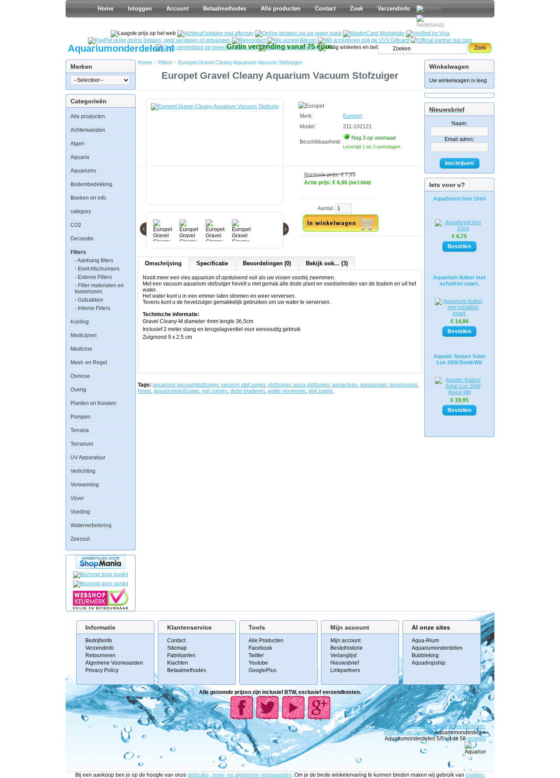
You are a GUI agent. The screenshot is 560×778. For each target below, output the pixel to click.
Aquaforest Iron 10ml (459, 199)
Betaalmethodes (224, 8)
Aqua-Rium (425, 640)
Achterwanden (87, 130)
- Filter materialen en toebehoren (99, 288)
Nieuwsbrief (344, 663)
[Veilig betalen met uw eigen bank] (100, 584)
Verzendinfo (394, 8)
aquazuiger (373, 385)
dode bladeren (247, 391)
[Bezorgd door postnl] (100, 574)
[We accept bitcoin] (291, 40)
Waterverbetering (91, 525)
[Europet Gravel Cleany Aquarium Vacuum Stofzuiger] (216, 155)
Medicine (81, 349)
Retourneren (100, 655)
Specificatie (212, 263)
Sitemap (177, 648)
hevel (144, 391)
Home (105, 8)
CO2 (75, 225)
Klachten (177, 663)
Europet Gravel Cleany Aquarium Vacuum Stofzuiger (240, 63)
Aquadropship (428, 663)
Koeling (79, 322)
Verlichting (82, 471)
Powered (415, 726)
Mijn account (345, 640)
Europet (352, 116)
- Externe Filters (93, 277)
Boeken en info (88, 198)
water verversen (287, 391)
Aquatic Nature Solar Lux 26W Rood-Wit (460, 359)
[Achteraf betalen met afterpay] (215, 33)
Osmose (80, 376)
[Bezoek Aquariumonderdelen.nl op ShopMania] (100, 567)
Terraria (79, 430)
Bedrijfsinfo (98, 640)
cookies (475, 775)
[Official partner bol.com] (441, 40)
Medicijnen (83, 335)
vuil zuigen (215, 391)
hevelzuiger (403, 385)
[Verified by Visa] (428, 33)
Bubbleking (425, 655)
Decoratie (82, 239)
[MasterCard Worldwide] (374, 33)
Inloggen (140, 8)
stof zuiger (320, 391)
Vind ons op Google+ (409, 732)
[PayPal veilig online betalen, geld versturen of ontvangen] (159, 40)
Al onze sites (431, 627)
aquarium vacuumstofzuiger (185, 385)
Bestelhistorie (346, 648)
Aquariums (83, 171)
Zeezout (80, 539)
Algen (77, 144)
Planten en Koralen (93, 403)
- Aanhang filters (94, 260)
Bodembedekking (91, 184)
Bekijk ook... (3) (327, 263)
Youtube (258, 663)
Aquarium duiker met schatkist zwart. (459, 281)
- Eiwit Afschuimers (97, 269)
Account (177, 8)
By (430, 726)
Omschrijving (163, 263)
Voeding (80, 512)
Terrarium (81, 444)
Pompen (80, 417)
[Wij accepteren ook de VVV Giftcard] (363, 40)
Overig (78, 390)
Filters (78, 252)
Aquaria (79, 157)
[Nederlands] (431, 21)
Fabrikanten (181, 655)
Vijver (77, 498)
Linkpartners (345, 670)
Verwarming (84, 485)
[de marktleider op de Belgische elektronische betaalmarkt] (249, 40)
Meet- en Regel (88, 362)
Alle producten (281, 8)
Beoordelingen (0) (267, 263)
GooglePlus (262, 670)
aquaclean (344, 385)
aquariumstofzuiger (176, 391)
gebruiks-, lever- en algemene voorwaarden (240, 775)
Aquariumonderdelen (437, 648)
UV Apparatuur (87, 457)
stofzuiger (279, 385)
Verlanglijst (343, 655)
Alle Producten (266, 640)
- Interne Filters (92, 308)
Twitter (256, 655)
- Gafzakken (89, 300)
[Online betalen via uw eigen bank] (298, 33)
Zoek (356, 8)
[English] (428, 8)
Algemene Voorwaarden (114, 663)
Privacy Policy (102, 670)
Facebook (260, 648)
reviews (476, 739)
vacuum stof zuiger (243, 385)
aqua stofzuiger (311, 385)
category (80, 211)
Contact (325, 8)
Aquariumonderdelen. (460, 726)
